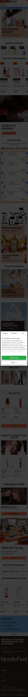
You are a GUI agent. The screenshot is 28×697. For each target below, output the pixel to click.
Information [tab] (14, 333)
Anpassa (13, 362)
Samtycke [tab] (5, 333)
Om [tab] (23, 333)
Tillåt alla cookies (14, 357)
